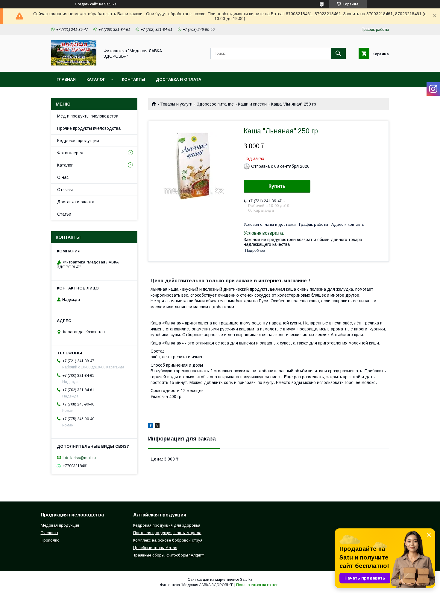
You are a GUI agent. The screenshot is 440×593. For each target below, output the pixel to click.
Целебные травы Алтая (155, 547)
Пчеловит (49, 533)
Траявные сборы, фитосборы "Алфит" (168, 555)
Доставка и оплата (178, 79)
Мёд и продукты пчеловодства (87, 116)
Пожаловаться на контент (258, 585)
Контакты (133, 79)
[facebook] (150, 426)
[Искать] (338, 53)
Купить (277, 186)
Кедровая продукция (78, 140)
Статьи (64, 214)
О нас (63, 177)
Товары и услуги (176, 104)
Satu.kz (246, 579)
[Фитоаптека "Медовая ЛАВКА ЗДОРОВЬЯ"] (73, 64)
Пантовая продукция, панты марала (167, 533)
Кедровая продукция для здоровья (166, 525)
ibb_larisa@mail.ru (79, 457)
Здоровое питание (215, 104)
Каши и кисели (252, 104)
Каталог (96, 79)
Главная (66, 79)
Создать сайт (86, 4)
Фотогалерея (70, 152)
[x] (157, 426)
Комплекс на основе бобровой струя (167, 540)
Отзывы (65, 189)
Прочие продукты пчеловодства (89, 128)
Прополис (50, 540)
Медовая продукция (60, 525)
